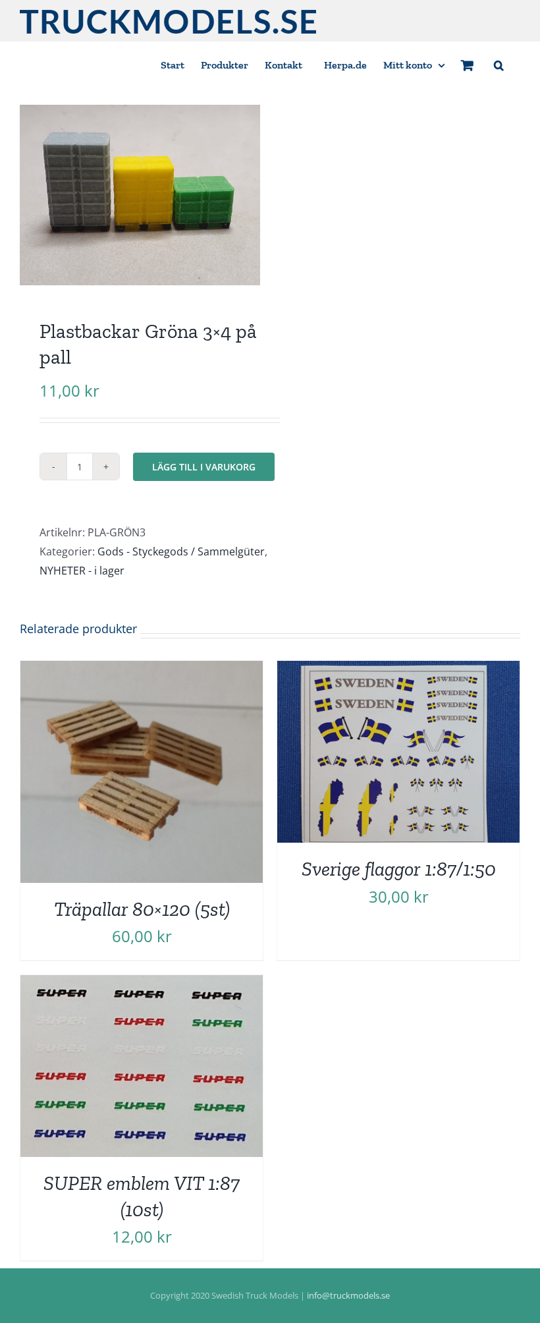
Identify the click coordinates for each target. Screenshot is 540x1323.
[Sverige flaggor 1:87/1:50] (398, 670)
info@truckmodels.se (348, 1295)
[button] (499, 64)
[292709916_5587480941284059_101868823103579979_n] (140, 195)
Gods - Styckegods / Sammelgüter (181, 551)
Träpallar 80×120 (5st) (142, 909)
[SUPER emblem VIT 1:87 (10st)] (141, 984)
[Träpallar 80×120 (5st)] (141, 670)
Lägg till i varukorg (204, 467)
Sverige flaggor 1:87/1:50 (399, 869)
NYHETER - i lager (82, 570)
